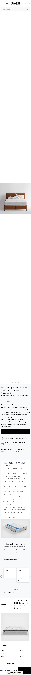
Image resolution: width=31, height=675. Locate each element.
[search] (27, 9)
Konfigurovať (15, 431)
